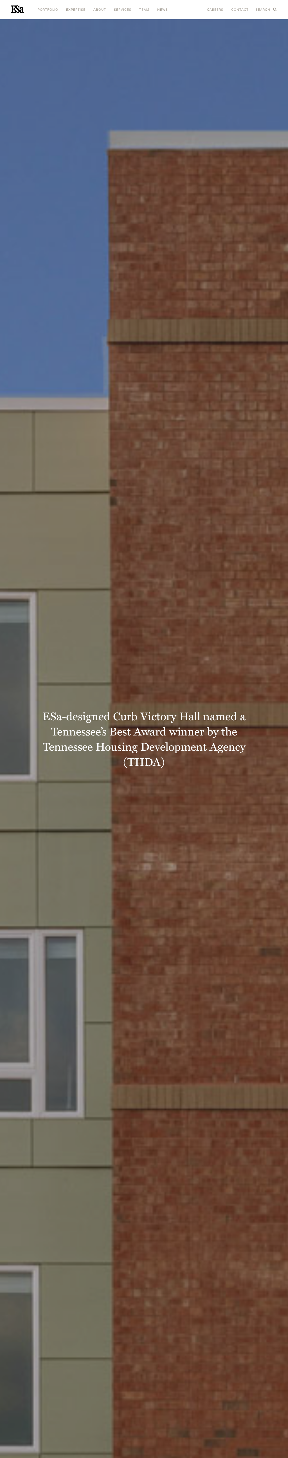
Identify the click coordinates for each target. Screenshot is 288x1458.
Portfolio (48, 9)
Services (122, 9)
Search (263, 9)
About (99, 9)
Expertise (76, 9)
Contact (240, 9)
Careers (215, 9)
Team (144, 9)
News (162, 9)
